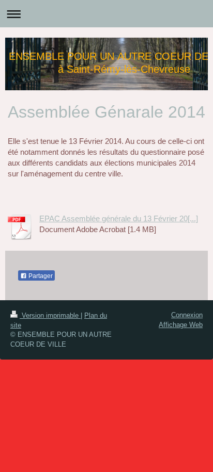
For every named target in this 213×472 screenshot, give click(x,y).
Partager (40, 276)
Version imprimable (50, 315)
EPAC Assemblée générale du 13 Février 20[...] (118, 218)
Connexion (187, 315)
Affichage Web (181, 325)
